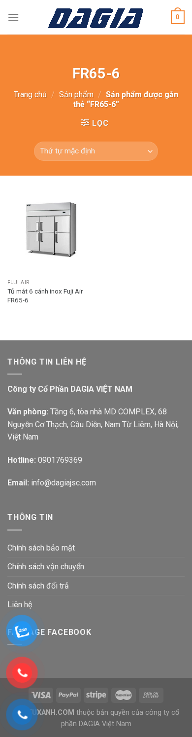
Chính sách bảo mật (41, 548)
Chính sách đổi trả (38, 585)
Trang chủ (30, 94)
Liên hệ (19, 604)
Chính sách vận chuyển (45, 566)
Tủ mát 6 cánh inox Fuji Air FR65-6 (45, 295)
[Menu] (13, 17)
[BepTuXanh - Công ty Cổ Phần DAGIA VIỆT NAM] (96, 17)
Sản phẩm (76, 94)
